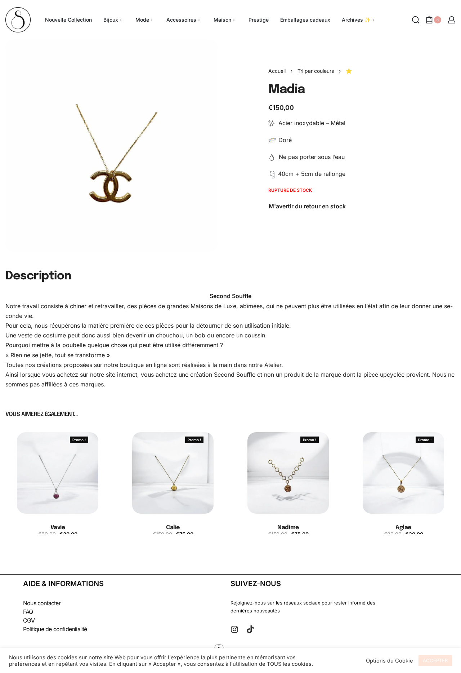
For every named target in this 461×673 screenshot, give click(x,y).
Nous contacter (42, 603)
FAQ (28, 611)
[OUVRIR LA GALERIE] (111, 146)
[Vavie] (57, 473)
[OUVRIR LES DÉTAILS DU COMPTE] (452, 20)
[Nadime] (288, 473)
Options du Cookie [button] (389, 660)
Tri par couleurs (315, 71)
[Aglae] (403, 473)
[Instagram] (234, 629)
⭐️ (349, 71)
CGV (29, 620)
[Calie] (173, 473)
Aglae (403, 527)
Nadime (288, 527)
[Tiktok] (250, 629)
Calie (173, 527)
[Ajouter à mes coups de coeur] (96, 440)
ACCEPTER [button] (435, 660)
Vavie (57, 527)
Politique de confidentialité (55, 629)
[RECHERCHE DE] (416, 20)
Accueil (277, 71)
